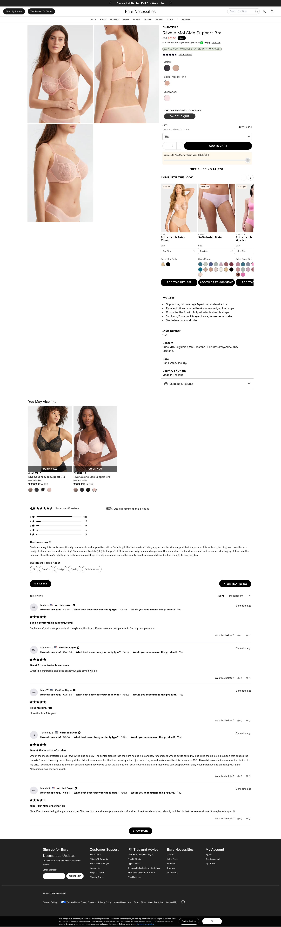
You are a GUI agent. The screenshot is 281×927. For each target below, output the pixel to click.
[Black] (167, 70)
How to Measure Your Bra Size (142, 872)
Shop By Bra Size (14, 11)
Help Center (95, 854)
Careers (170, 854)
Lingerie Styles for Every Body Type (144, 868)
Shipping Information (99, 859)
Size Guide (245, 127)
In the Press (172, 859)
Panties (114, 19)
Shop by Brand (96, 877)
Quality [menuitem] (75, 569)
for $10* (140, 3)
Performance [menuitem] (92, 569)
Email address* (50, 869)
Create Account (213, 859)
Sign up (75, 876)
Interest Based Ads (122, 902)
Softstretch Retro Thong (173, 239)
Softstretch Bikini (210, 237)
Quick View (50, 469)
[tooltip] (50, 542)
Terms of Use (140, 902)
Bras (103, 19)
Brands (186, 19)
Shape (159, 19)
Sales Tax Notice (155, 902)
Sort (221, 595)
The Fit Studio (134, 859)
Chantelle (170, 27)
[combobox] (207, 136)
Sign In (209, 854)
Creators (171, 868)
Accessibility (171, 902)
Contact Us (95, 868)
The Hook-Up (134, 877)
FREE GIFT (203, 154)
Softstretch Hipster (244, 239)
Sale (93, 19)
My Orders (210, 863)
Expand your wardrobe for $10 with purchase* (192, 49)
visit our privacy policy (145, 924)
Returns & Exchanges (99, 863)
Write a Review (238, 584)
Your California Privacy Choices (81, 902)
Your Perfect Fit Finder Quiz (141, 854)
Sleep (136, 19)
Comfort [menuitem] (46, 569)
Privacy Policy (104, 902)
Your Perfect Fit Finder (41, 11)
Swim (126, 19)
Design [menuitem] (61, 569)
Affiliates (171, 863)
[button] (272, 11)
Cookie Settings (189, 921)
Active (147, 19)
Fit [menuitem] (34, 569)
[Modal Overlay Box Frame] (188, 115)
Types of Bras (134, 863)
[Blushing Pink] (167, 100)
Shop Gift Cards (97, 872)
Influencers (172, 872)
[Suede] (176, 70)
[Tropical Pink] (167, 85)
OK (212, 921)
